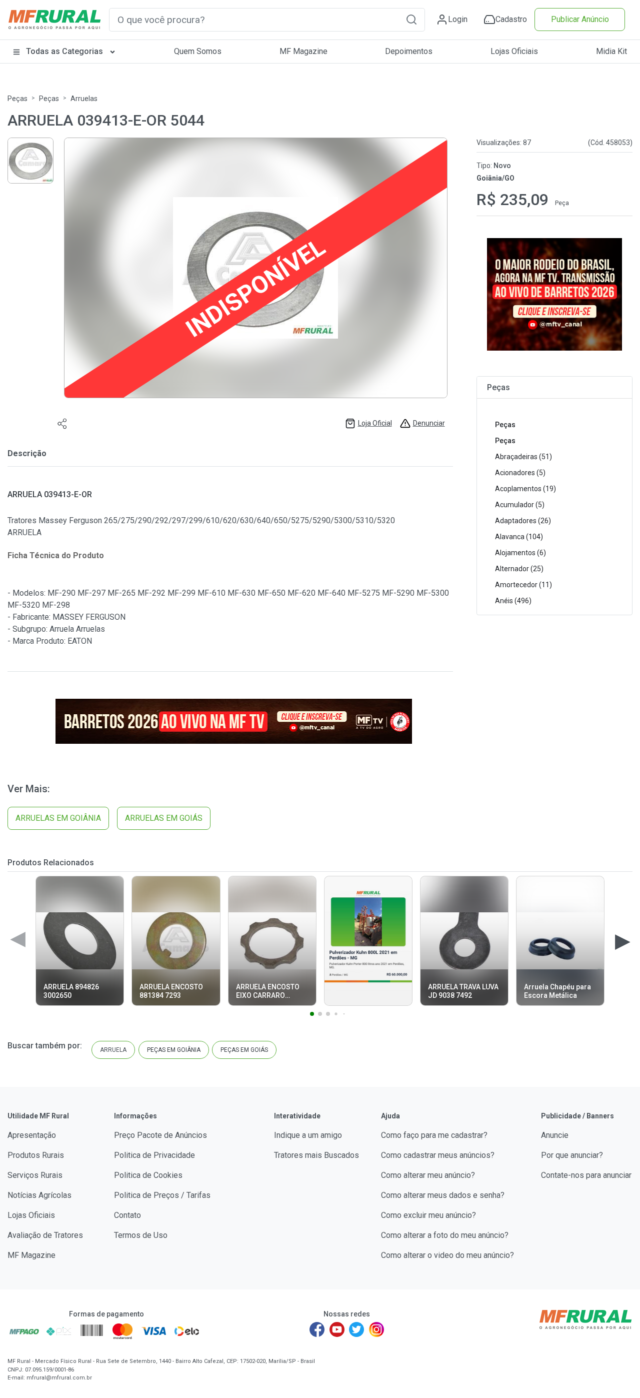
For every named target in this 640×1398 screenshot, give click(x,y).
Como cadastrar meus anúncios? (437, 1155)
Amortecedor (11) (523, 585)
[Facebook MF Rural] (317, 1329)
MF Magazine (304, 51)
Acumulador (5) (519, 505)
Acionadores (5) (520, 473)
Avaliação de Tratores (45, 1235)
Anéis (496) (513, 601)
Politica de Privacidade (154, 1155)
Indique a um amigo (308, 1135)
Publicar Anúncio (580, 19)
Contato (127, 1215)
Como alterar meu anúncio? (428, 1175)
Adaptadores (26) (523, 521)
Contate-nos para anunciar (586, 1175)
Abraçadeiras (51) (523, 457)
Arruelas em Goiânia (58, 818)
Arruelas (84, 99)
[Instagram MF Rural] (376, 1329)
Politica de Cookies (148, 1175)
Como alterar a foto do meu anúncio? (444, 1235)
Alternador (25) (519, 569)
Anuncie (554, 1135)
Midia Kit (611, 51)
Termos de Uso (141, 1235)
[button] (411, 19)
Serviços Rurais (35, 1175)
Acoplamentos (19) (525, 489)
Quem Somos (198, 51)
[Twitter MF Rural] (356, 1329)
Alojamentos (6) (520, 553)
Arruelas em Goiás (163, 818)
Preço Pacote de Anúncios (160, 1135)
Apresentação (32, 1135)
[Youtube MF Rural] (337, 1329)
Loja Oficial (375, 423)
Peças (18, 99)
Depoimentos (408, 51)
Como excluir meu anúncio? (428, 1215)
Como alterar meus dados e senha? (442, 1195)
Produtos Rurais (36, 1155)
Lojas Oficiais (514, 51)
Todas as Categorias (64, 51)
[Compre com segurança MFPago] (24, 1331)
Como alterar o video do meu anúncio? (447, 1255)
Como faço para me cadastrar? (434, 1135)
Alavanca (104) (519, 537)
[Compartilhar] (62, 423)
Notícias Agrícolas (40, 1195)
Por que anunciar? (572, 1155)
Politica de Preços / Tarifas (162, 1195)
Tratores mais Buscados (316, 1155)
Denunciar (429, 423)
